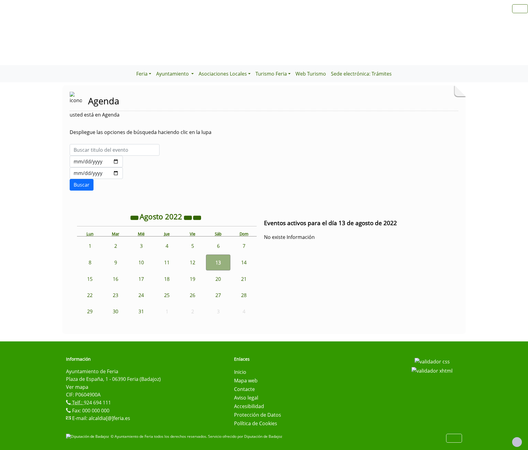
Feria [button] (142, 73)
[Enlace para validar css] (432, 361)
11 (167, 262)
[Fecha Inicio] (96, 161)
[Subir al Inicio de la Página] (517, 442)
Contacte (244, 389)
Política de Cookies (255, 423)
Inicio (240, 372)
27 (218, 295)
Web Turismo (310, 73)
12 (192, 262)
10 (141, 262)
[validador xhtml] (432, 370)
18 (167, 279)
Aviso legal (246, 397)
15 (90, 279)
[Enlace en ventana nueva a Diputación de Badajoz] (88, 436)
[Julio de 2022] (135, 217)
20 (218, 279)
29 (90, 311)
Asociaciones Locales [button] (223, 73)
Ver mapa (77, 387)
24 (141, 295)
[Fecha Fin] (96, 173)
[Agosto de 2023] (188, 217)
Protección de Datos (257, 414)
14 (244, 262)
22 (90, 295)
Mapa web (246, 380)
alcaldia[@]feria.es (109, 418)
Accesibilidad (249, 406)
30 (115, 311)
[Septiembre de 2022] (197, 217)
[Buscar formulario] (82, 185)
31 (141, 311)
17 (141, 279)
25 (167, 295)
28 (244, 295)
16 (115, 279)
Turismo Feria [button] (271, 73)
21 (244, 279)
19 (192, 279)
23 (115, 295)
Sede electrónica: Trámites (361, 73)
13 (218, 262)
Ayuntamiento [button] (173, 73)
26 (192, 295)
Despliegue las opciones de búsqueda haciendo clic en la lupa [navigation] (140, 132)
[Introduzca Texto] (115, 150)
